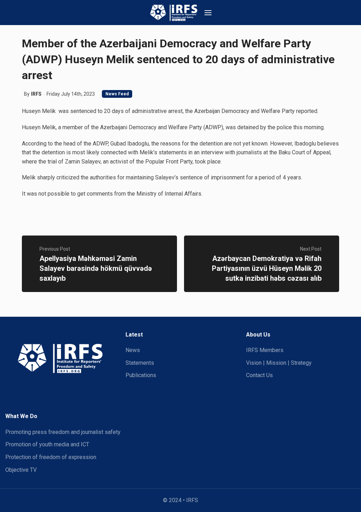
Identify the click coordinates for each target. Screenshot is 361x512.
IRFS (36, 94)
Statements (140, 362)
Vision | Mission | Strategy (279, 362)
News (133, 350)
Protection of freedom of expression (50, 457)
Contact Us (259, 375)
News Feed (117, 93)
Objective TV (21, 469)
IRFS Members (264, 350)
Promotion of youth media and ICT (47, 444)
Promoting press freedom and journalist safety (63, 432)
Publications (141, 375)
